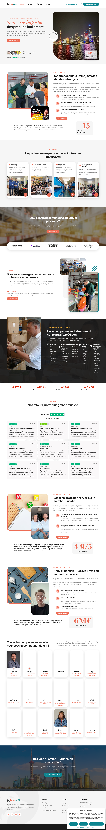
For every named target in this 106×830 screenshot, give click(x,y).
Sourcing (44, 803)
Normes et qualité (47, 805)
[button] (103, 810)
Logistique (45, 808)
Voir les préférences (96, 824)
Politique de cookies (80, 827)
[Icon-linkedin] (13, 668)
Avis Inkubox (65, 808)
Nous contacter (66, 805)
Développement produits (49, 810)
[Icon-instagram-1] (16, 814)
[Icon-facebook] (8, 814)
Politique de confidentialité (90, 827)
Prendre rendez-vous (53, 775)
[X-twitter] (12, 814)
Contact (48, 4)
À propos (39, 4)
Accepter (73, 824)
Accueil (22, 4)
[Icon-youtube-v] (19, 814)
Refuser (83, 824)
